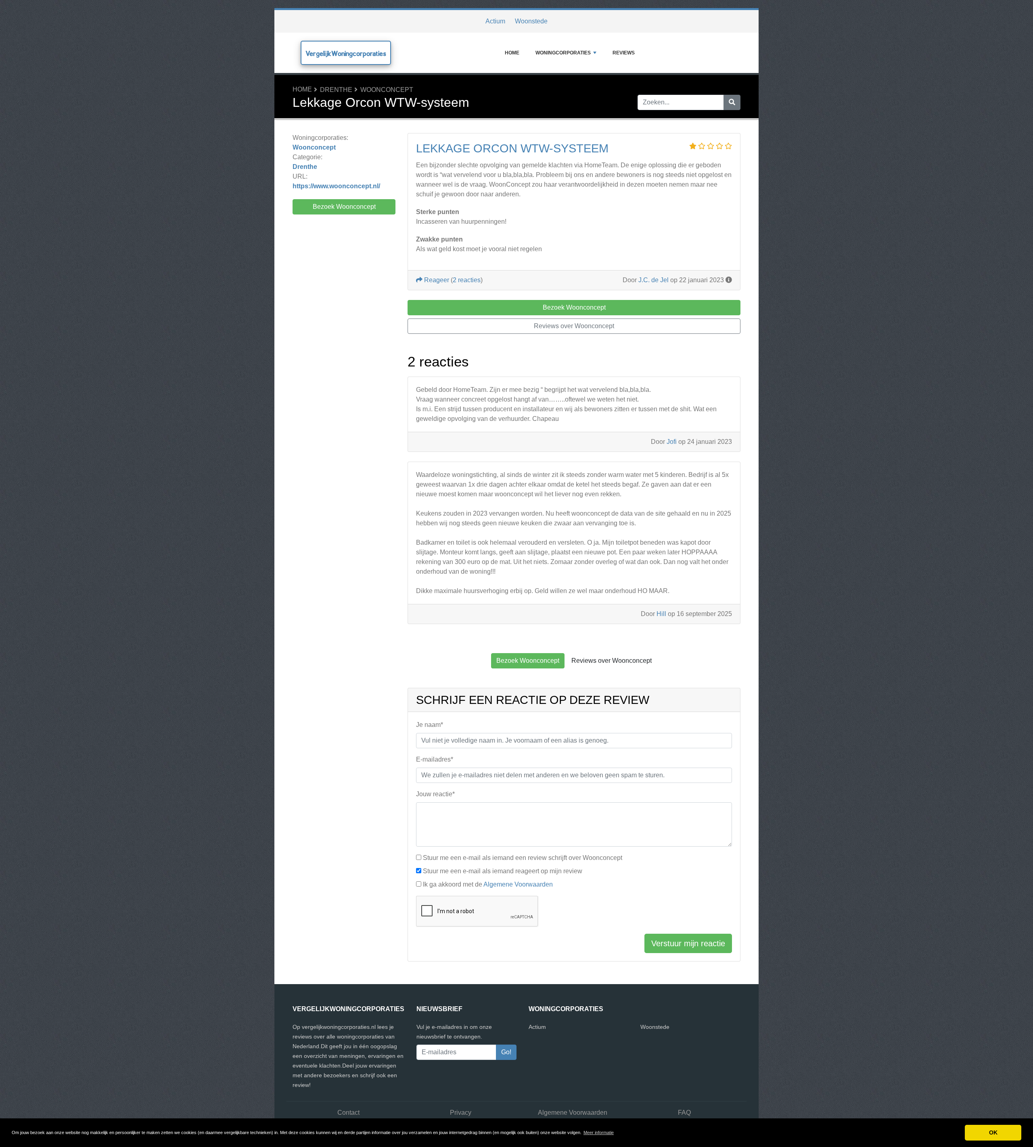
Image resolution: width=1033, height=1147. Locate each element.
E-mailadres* (434, 759)
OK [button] (993, 1132)
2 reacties (467, 280)
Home (512, 53)
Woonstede (531, 21)
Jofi (672, 441)
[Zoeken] (732, 102)
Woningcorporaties (563, 53)
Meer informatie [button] (598, 1132)
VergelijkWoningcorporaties (345, 53)
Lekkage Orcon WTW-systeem (512, 148)
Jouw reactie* (435, 794)
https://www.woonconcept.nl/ (336, 186)
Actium (495, 21)
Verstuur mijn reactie (688, 943)
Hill (661, 613)
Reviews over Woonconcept (574, 326)
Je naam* (429, 724)
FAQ (684, 1112)
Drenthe (336, 89)
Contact (348, 1112)
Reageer (435, 280)
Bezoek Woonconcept (344, 206)
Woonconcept (386, 89)
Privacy (460, 1112)
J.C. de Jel (653, 280)
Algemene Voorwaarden (518, 884)
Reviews (624, 53)
